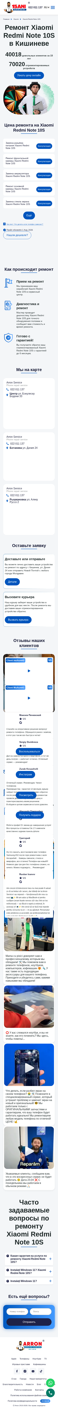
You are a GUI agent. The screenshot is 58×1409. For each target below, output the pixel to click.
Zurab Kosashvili (28, 769)
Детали (12, 581)
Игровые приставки (21, 1364)
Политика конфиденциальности (22, 1401)
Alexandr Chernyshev (31, 811)
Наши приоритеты (38, 1379)
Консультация (44, 146)
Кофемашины (39, 1364)
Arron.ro (45, 1401)
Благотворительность (13, 1384)
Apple (13, 1359)
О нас (14, 1379)
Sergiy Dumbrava (28, 742)
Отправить (29, 1322)
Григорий (24, 838)
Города (23, 1379)
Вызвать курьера (18, 619)
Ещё (29, 215)
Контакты (39, 1390)
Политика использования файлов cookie (29, 1395)
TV (45, 1359)
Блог (39, 1384)
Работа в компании (23, 1390)
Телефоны (24, 1359)
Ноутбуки (37, 1359)
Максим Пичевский (30, 715)
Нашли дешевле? (17, 235)
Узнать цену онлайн (29, 75)
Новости (30, 1384)
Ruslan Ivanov (27, 874)
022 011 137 (35, 7)
